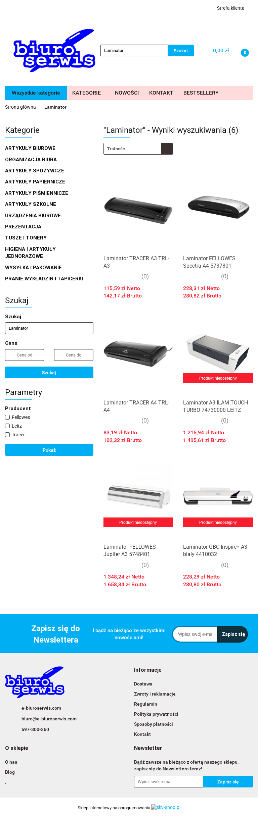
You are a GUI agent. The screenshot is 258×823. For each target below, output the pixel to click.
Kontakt (142, 734)
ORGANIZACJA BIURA (31, 160)
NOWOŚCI (127, 93)
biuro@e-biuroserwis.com (49, 718)
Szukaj (49, 372)
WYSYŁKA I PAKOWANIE (34, 268)
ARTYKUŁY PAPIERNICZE (36, 182)
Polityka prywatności (156, 714)
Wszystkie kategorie (36, 93)
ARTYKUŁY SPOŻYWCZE (35, 171)
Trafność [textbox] (116, 148)
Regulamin (145, 704)
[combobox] (138, 149)
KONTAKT (161, 93)
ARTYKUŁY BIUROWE (31, 148)
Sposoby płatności (153, 724)
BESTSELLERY (201, 93)
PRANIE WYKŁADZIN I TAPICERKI (44, 279)
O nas (11, 762)
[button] (148, 670)
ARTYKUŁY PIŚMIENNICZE (37, 193)
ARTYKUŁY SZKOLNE (31, 204)
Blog (10, 772)
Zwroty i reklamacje (155, 694)
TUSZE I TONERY (26, 238)
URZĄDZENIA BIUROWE (33, 216)
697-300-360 (35, 729)
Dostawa (143, 684)
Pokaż (49, 450)
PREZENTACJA (24, 227)
